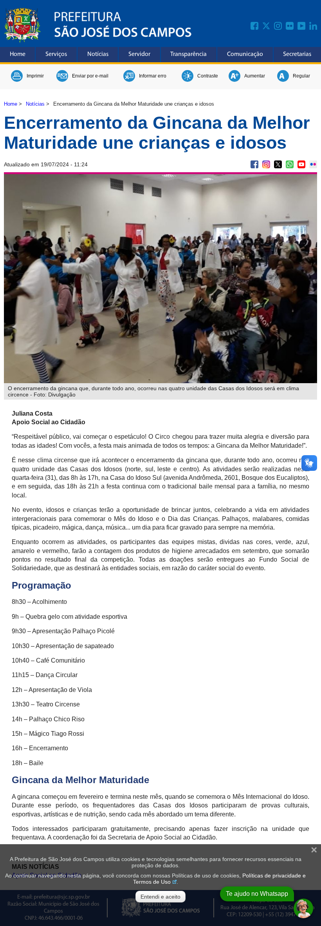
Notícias (97, 54)
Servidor (139, 54)
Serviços (56, 54)
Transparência (188, 54)
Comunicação (245, 54)
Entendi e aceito (160, 897)
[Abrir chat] (303, 908)
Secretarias (297, 54)
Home (17, 54)
